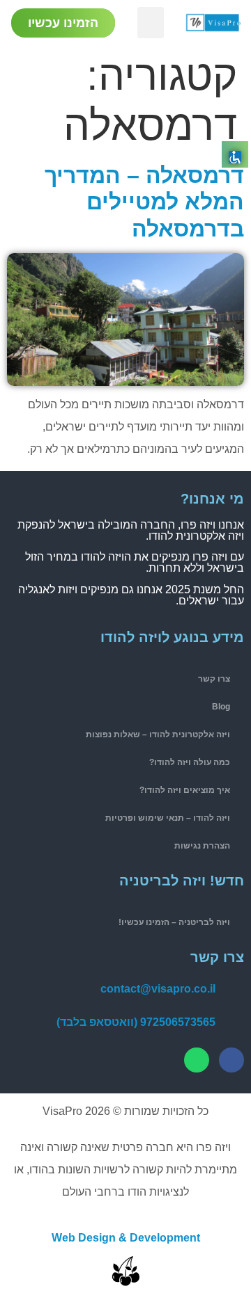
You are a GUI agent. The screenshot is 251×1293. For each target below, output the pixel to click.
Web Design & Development (126, 1238)
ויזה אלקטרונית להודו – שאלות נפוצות (158, 734)
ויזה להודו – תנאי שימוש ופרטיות (167, 818)
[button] (150, 22)
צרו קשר (214, 679)
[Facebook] (231, 1060)
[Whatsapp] (196, 1060)
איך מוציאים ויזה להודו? (184, 790)
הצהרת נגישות (202, 846)
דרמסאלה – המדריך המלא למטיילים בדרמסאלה (144, 202)
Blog (221, 707)
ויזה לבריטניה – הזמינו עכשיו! (174, 922)
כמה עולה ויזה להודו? (189, 762)
